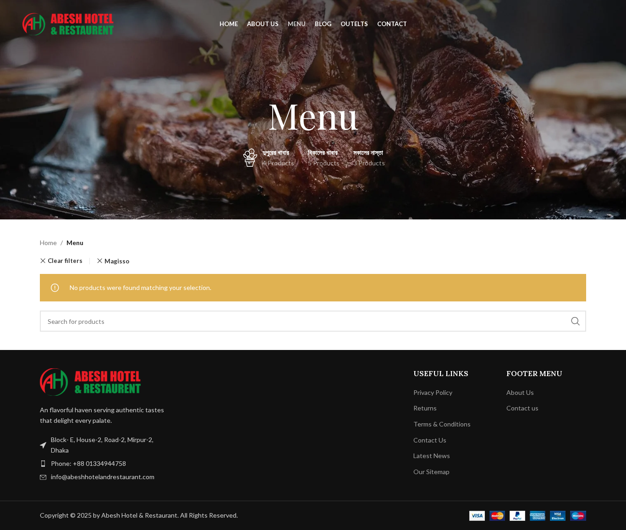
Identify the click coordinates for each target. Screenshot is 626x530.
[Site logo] (68, 23)
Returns (425, 408)
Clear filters (65, 261)
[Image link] (90, 381)
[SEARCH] (575, 321)
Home (48, 242)
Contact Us (429, 440)
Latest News (431, 455)
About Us (520, 392)
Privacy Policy (432, 392)
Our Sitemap (431, 471)
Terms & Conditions (442, 424)
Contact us (522, 408)
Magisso (116, 261)
